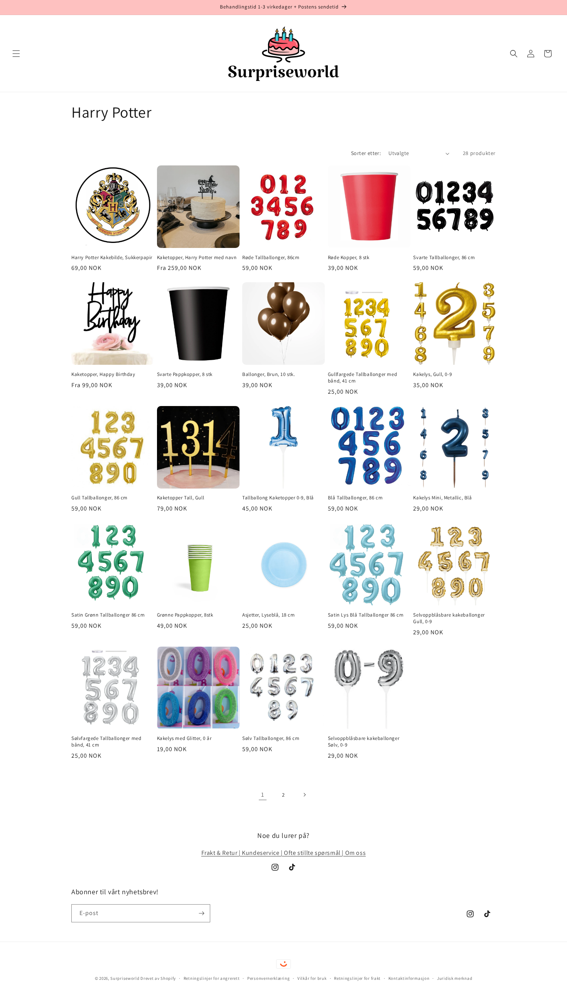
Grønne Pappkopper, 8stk (185, 615)
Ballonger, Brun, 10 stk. (268, 374)
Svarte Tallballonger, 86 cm (444, 257)
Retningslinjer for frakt (357, 978)
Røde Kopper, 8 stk (349, 257)
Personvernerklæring (268, 978)
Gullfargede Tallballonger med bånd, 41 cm (362, 377)
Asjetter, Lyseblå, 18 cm (268, 615)
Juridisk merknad (454, 978)
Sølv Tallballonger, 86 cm (270, 738)
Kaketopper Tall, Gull (180, 498)
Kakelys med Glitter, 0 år (184, 738)
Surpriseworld (124, 978)
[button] (16, 53)
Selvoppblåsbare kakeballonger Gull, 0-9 (448, 618)
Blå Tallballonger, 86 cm (355, 498)
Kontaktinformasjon (409, 978)
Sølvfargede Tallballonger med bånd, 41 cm (106, 741)
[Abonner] (201, 913)
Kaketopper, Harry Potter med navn (197, 257)
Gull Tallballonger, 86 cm (99, 498)
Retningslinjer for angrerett (212, 978)
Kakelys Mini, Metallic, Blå (442, 498)
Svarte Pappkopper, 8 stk (185, 374)
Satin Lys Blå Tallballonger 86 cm (366, 615)
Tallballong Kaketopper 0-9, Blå (278, 498)
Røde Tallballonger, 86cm (270, 257)
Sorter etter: (366, 153)
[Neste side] (304, 794)
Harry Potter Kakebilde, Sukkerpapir (111, 257)
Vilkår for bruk (312, 978)
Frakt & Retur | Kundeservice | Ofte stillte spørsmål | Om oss (283, 853)
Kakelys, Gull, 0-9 (432, 374)
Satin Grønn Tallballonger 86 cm (108, 615)
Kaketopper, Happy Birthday (103, 374)
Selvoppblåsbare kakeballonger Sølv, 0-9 (363, 741)
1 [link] (262, 794)
